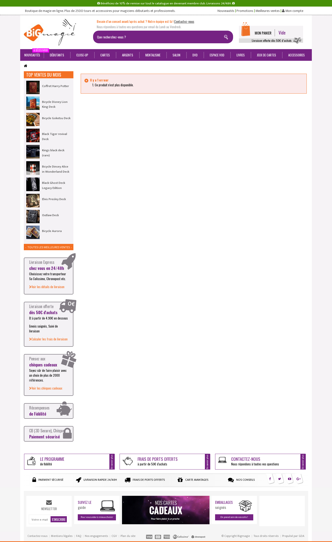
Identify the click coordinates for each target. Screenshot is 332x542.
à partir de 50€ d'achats (158, 461)
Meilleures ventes (267, 11)
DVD (195, 55)
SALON (176, 55)
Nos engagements (96, 535)
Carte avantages (196, 479)
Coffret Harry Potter (55, 86)
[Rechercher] (227, 36)
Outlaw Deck (50, 215)
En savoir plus (112, 461)
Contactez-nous (37, 535)
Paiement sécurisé (50, 479)
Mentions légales (61, 535)
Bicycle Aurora (52, 231)
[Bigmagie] (56, 32)
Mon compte (294, 11)
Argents (127, 55)
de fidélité (52, 461)
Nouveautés (226, 11)
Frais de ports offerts (149, 479)
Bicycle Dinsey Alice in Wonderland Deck (55, 169)
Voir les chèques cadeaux (46, 388)
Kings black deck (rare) (53, 153)
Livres (240, 55)
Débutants (57, 55)
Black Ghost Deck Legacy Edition (53, 185)
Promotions (244, 11)
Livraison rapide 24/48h (100, 479)
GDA (301, 535)
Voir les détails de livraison (47, 286)
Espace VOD (217, 55)
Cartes (105, 55)
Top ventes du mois (43, 74)
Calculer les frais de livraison (49, 339)
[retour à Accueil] (25, 66)
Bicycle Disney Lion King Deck (55, 104)
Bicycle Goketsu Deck (56, 118)
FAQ (78, 535)
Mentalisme (152, 55)
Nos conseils (245, 479)
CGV (114, 535)
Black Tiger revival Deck (54, 136)
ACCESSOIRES (296, 55)
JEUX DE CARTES (266, 55)
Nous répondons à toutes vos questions (255, 461)
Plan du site (128, 535)
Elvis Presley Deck (54, 199)
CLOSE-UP (82, 55)
